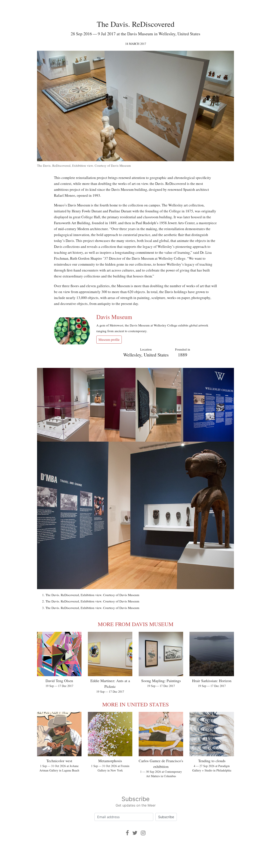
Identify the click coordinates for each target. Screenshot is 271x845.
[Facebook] (127, 833)
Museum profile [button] (109, 339)
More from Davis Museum (135, 624)
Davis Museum (114, 317)
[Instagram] (143, 833)
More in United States (135, 704)
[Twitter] (135, 833)
